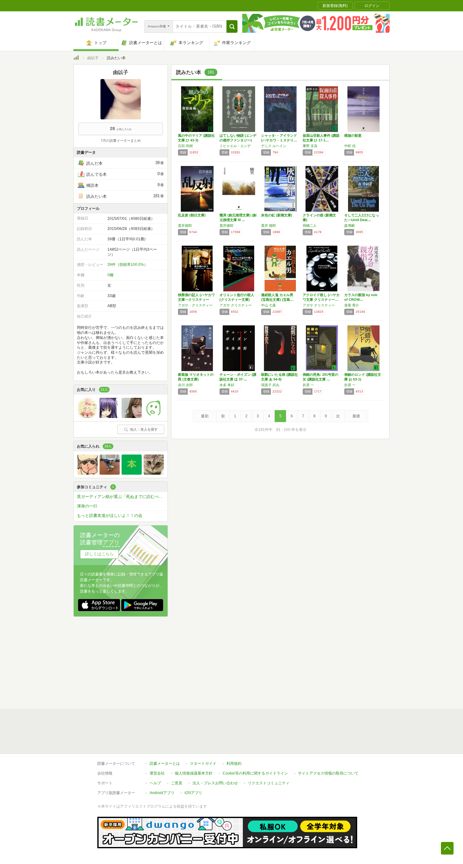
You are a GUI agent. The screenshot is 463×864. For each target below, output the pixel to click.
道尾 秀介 (351, 305)
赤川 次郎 (185, 385)
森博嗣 (349, 225)
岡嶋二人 (310, 225)
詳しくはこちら (99, 554)
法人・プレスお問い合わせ (215, 783)
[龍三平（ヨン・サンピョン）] (110, 416)
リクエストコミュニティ (268, 783)
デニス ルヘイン (273, 146)
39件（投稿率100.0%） (127, 264)
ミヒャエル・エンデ (235, 146)
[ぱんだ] (132, 416)
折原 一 (308, 385)
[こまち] (154, 416)
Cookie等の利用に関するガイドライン (255, 773)
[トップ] (76, 58)
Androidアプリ (162, 793)
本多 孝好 (227, 385)
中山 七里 (268, 305)
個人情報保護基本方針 (194, 773)
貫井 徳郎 (268, 225)
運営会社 (157, 773)
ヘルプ (155, 783)
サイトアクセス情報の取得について (328, 773)
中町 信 (350, 146)
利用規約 (234, 763)
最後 (356, 416)
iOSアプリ (193, 793)
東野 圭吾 (310, 146)
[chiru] (87, 416)
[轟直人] (87, 473)
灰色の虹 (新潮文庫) (276, 215)
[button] (231, 26)
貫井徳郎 (185, 225)
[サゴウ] (110, 473)
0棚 (110, 275)
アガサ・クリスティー (195, 305)
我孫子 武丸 (270, 385)
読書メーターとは (165, 763)
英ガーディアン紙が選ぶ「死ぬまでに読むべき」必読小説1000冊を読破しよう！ (122, 496)
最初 (205, 416)
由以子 (93, 58)
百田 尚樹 (185, 146)
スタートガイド (203, 763)
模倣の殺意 (353, 135)
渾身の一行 (87, 506)
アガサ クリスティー (236, 305)
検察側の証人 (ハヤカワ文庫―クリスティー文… (196, 299)
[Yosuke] (154, 473)
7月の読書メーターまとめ (121, 140)
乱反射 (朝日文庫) (192, 215)
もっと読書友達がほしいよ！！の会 (109, 515)
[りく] (132, 473)
